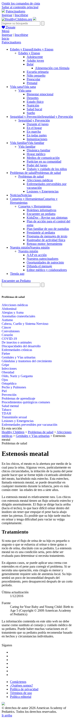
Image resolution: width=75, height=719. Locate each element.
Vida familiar (26, 146)
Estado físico (35, 101)
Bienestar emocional (40, 94)
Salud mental (10, 406)
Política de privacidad (24, 689)
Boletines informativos (41, 210)
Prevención (9, 394)
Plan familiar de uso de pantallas (48, 229)
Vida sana (24, 90)
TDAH (6, 413)
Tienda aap (17, 273)
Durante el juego (38, 124)
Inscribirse (21, 15)
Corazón (7, 335)
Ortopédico (9, 383)
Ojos (5, 380)
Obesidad (8, 372)
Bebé (30, 64)
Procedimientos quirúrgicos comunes (26, 402)
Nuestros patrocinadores (42, 258)
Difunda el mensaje (39, 266)
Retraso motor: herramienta (44, 243)
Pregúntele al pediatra (41, 232)
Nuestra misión (28, 251)
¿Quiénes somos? (21, 685)
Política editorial (20, 696)
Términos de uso (21, 693)
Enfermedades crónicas (17, 350)
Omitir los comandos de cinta (21, 3)
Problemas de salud (31, 176)
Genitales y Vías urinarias (18, 357)
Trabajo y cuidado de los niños (47, 169)
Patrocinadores (15, 11)
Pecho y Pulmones (14, 387)
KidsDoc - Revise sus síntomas (47, 217)
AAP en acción (37, 255)
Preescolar (33, 79)
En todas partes (37, 135)
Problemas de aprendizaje (18, 398)
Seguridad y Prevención (34, 120)
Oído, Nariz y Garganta (17, 376)
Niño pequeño (36, 75)
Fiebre (6, 353)
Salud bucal (34, 109)
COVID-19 (9, 338)
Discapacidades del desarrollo (21, 346)
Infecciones (9, 368)
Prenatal (32, 83)
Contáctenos (18, 681)
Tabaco (6, 409)
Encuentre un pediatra (41, 214)
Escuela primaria (38, 72)
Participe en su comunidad (44, 161)
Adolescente (35, 57)
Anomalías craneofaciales (18, 316)
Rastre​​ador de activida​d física (46, 240)
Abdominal (9, 308)
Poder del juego (37, 165)
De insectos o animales (17, 342)
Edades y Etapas (29, 53)
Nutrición (33, 105)
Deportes (33, 98)
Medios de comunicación (43, 158)
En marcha (34, 131)
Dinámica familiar (38, 150)
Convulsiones (11, 331)
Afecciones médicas (40, 180)
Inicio (5, 38)
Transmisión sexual (14, 417)
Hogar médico (36, 154)
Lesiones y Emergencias (43, 191)
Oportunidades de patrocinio (45, 262)
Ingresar (7, 15)
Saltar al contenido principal (20, 7)
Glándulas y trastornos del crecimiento (27, 361)
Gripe (5, 365)
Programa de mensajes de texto (47, 236)
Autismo (7, 320)
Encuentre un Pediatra (16, 280)
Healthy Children (13, 432)
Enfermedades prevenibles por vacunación (29, 424)
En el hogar (34, 128)
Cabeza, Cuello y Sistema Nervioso (25, 323)
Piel (4, 391)
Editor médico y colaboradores (47, 270)
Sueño (31, 113)
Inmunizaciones (37, 139)
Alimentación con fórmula (52, 68)
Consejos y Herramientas (34, 206)
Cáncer (6, 327)
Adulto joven (35, 60)
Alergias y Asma (13, 312)
